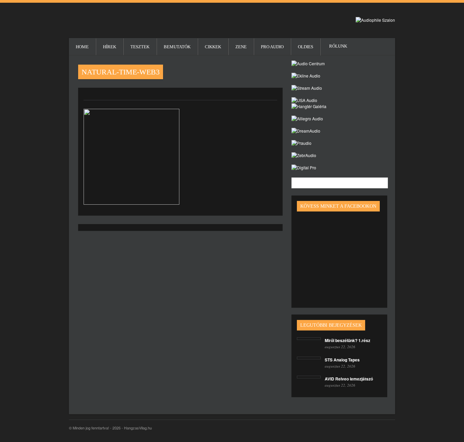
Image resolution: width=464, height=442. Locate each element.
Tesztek (139, 46)
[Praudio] (301, 143)
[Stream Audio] (306, 88)
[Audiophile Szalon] (375, 20)
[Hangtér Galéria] (308, 106)
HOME (82, 46)
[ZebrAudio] (303, 155)
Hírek (109, 46)
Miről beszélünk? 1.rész (347, 340)
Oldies (305, 46)
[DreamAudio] (305, 131)
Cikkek (213, 46)
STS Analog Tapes (342, 360)
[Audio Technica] (305, 76)
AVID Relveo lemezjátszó (349, 379)
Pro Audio (272, 46)
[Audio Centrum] (308, 63)
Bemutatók (177, 46)
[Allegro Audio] (307, 118)
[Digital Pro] (303, 167)
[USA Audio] (304, 100)
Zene (241, 46)
